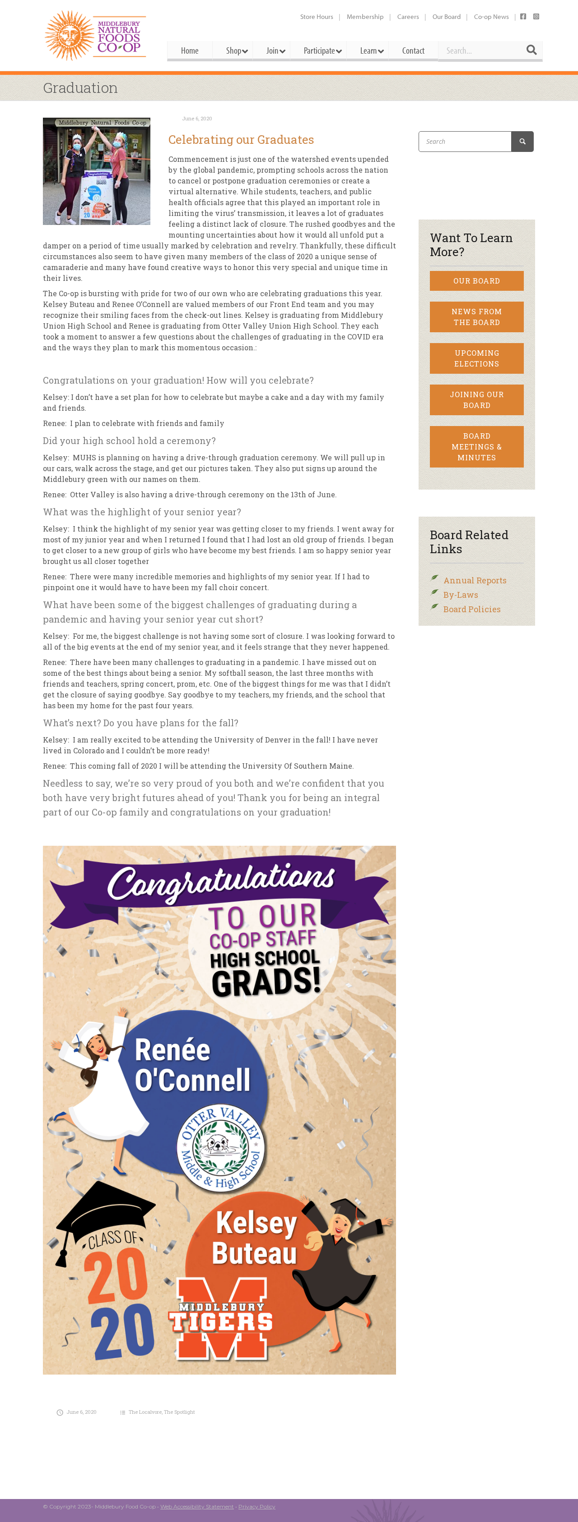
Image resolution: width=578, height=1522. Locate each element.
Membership (365, 16)
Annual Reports (475, 580)
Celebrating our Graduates (241, 139)
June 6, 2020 (197, 118)
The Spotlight (179, 1411)
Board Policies (472, 609)
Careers (408, 16)
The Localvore (145, 1411)
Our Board (447, 16)
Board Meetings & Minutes (477, 446)
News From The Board (477, 317)
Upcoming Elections (476, 358)
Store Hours (316, 16)
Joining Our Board (477, 400)
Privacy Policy (256, 1506)
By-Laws (460, 594)
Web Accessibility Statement (197, 1506)
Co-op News (491, 16)
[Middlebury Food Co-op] (97, 35)
